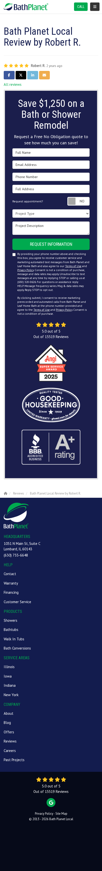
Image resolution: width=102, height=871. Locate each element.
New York (11, 694)
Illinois (9, 666)
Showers (10, 620)
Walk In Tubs (14, 639)
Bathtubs (11, 629)
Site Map (61, 813)
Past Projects (14, 759)
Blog (7, 722)
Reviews (10, 741)
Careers (10, 750)
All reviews (13, 84)
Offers (9, 732)
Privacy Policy (25, 270)
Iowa (8, 676)
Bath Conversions (17, 648)
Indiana (10, 685)
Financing (11, 592)
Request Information (51, 244)
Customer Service (17, 601)
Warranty (11, 583)
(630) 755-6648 (16, 555)
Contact (10, 573)
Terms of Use (73, 266)
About (8, 713)
